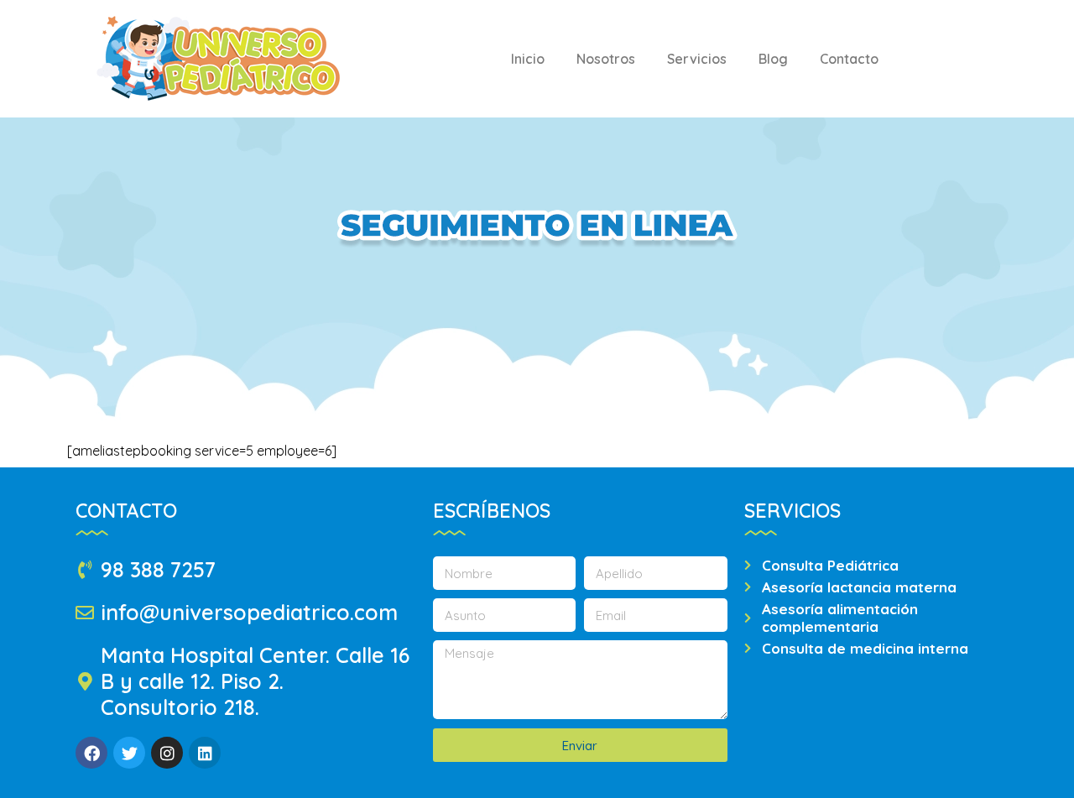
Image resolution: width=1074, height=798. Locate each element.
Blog (773, 58)
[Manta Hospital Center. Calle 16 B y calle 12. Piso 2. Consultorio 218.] (85, 681)
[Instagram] (167, 753)
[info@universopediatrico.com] (85, 612)
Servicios (697, 58)
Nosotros (605, 58)
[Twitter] (129, 753)
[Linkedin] (205, 753)
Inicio (528, 58)
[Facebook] (91, 753)
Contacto (849, 58)
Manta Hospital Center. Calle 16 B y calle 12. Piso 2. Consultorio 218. (255, 681)
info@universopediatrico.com (249, 612)
